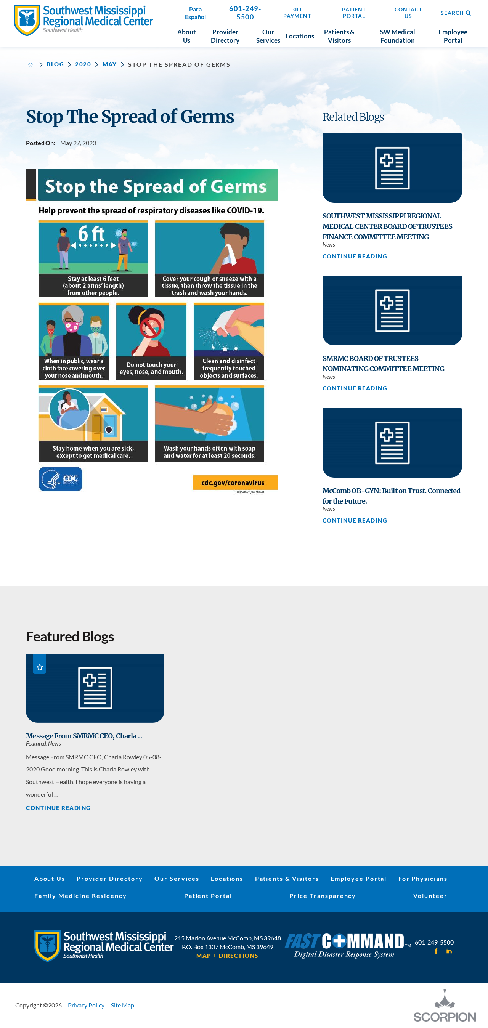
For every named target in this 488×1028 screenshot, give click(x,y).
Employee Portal (359, 878)
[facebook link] (436, 951)
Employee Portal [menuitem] (452, 36)
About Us (50, 878)
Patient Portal (208, 895)
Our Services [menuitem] (268, 36)
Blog (55, 64)
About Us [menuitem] (186, 36)
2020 (83, 64)
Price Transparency (322, 895)
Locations (227, 878)
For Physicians (423, 878)
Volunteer (430, 895)
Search (452, 13)
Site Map (122, 1005)
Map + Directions (227, 956)
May (110, 64)
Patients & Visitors (287, 878)
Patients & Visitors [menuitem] (339, 36)
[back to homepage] (30, 64)
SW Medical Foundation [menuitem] (397, 36)
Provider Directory (110, 878)
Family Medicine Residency (80, 895)
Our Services (176, 878)
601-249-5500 (245, 13)
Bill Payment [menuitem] (297, 12)
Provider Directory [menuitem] (225, 36)
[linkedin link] (449, 951)
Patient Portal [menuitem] (354, 12)
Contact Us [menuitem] (408, 12)
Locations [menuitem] (300, 36)
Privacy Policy (86, 1005)
